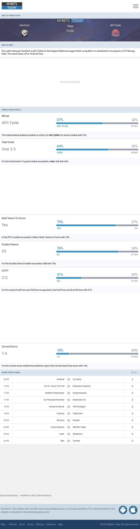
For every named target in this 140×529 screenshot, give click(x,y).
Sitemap (40, 524)
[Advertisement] (70, 82)
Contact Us (51, 524)
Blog (3, 524)
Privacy (30, 524)
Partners (13, 524)
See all (134, 372)
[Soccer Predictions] (14, 6)
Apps (60, 524)
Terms (22, 524)
